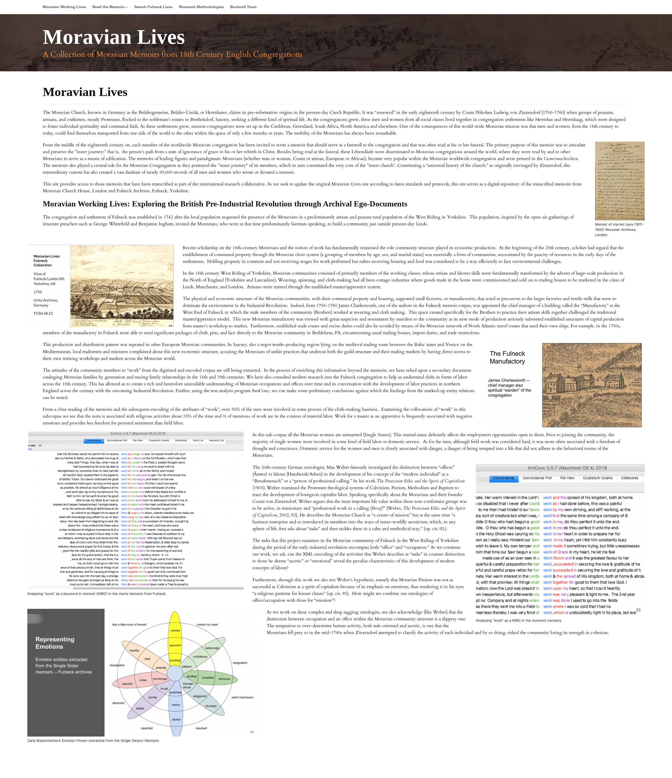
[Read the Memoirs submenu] (126, 7)
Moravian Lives (114, 36)
